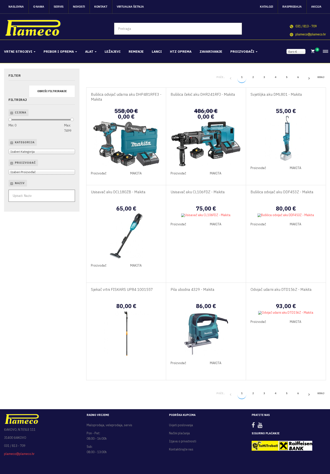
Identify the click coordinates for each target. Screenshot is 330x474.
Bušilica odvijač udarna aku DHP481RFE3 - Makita (126, 97)
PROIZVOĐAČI (242, 51)
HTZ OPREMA (180, 51)
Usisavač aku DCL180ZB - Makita (118, 191)
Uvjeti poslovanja (181, 425)
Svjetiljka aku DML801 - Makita (276, 94)
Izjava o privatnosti (182, 441)
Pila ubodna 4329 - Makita (192, 289)
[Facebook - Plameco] (254, 426)
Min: (12, 125)
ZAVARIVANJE (211, 51)
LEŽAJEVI (113, 51)
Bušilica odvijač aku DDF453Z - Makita (282, 191)
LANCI (157, 51)
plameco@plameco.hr (310, 34)
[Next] (309, 78)
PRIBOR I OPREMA (59, 51)
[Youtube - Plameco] (261, 426)
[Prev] (230, 78)
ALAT (89, 51)
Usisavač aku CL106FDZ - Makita (198, 191)
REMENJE (136, 51)
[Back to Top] (316, 456)
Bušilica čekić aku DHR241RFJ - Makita (203, 94)
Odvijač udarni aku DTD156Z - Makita (281, 289)
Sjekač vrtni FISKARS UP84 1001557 (122, 289)
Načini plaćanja (179, 433)
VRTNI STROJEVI (18, 51)
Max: (67, 128)
